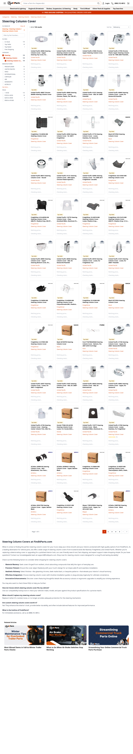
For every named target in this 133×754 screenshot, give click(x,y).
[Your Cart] (128, 3)
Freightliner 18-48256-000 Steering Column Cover (39, 135)
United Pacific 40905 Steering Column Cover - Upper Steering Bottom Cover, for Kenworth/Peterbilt (41, 261)
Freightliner (35, 139)
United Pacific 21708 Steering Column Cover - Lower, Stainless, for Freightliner (118, 427)
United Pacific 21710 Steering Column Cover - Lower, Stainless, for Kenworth (92, 136)
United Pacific (35, 57)
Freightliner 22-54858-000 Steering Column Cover (39, 301)
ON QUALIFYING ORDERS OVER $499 (77, 12)
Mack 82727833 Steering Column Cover (116, 301)
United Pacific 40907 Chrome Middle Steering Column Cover (41, 93)
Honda (59, 432)
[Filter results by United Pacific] (49, 34)
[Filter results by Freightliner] (49, 117)
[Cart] (128, 3)
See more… (5, 87)
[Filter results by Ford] (100, 325)
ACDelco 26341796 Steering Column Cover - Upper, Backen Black (41, 507)
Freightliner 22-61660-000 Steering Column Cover (91, 301)
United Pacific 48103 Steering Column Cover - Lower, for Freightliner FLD (92, 261)
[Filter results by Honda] (74, 408)
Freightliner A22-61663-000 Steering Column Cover (117, 176)
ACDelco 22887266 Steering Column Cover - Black (117, 506)
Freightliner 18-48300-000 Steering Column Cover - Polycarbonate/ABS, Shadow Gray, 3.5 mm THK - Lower (66, 303)
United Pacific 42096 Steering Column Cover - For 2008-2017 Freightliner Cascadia (93, 177)
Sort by (109, 27)
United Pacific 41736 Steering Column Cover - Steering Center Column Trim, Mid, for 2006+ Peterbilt (41, 428)
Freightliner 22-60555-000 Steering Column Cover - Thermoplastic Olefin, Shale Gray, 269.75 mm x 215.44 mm (118, 469)
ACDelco (33, 473)
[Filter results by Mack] (126, 117)
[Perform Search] (98, 3)
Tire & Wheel (85, 9)
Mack (110, 139)
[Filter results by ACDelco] (49, 452)
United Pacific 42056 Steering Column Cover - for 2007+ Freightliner (66, 136)
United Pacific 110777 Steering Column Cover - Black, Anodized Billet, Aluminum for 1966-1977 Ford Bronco (93, 428)
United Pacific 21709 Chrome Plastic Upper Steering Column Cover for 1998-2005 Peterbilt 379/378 (118, 54)
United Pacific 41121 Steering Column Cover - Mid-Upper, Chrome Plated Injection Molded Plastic (66, 178)
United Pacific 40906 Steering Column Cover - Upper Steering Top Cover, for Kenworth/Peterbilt (41, 54)
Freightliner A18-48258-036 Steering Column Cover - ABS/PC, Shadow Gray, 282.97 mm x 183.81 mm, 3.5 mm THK (41, 220)
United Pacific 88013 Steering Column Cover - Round (41, 176)
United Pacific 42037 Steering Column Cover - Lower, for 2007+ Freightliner (41, 385)
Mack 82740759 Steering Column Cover (65, 343)
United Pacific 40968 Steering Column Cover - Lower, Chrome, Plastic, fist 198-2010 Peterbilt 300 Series (67, 95)
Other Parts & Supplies (101, 9)
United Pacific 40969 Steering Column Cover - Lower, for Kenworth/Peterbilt (118, 94)
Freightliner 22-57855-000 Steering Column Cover (39, 343)
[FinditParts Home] (14, 3)
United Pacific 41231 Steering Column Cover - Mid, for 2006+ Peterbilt (93, 94)
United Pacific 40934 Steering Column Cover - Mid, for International (92, 385)
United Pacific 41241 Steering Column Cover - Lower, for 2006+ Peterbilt (118, 261)
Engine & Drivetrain (36, 9)
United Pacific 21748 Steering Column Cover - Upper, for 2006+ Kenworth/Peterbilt (118, 344)
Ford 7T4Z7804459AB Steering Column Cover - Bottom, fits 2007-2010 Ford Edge (93, 344)
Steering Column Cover (38, 60)
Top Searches (118, 9)
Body (75, 9)
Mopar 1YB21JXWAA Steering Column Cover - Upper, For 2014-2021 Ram (92, 507)
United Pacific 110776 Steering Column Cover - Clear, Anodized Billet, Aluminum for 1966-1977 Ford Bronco (67, 220)
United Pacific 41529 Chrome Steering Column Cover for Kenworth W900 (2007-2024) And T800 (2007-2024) (66, 54)
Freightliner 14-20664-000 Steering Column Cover (91, 467)
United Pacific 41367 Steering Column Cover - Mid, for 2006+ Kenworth (67, 385)
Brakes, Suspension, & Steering (59, 9)
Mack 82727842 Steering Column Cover (116, 135)
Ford (84, 348)
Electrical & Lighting (18, 9)
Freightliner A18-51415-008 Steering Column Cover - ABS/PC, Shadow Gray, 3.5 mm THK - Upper (118, 220)
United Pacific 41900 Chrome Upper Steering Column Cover (93, 52)
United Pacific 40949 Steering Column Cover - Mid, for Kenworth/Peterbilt (66, 261)
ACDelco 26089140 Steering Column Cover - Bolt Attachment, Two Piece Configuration (40, 469)
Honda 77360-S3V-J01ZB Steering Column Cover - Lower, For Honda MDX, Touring (65, 428)
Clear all (22, 26)
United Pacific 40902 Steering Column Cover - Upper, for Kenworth (118, 385)
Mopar (85, 512)
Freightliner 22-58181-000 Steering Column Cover (65, 506)
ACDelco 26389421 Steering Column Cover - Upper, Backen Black (67, 468)
